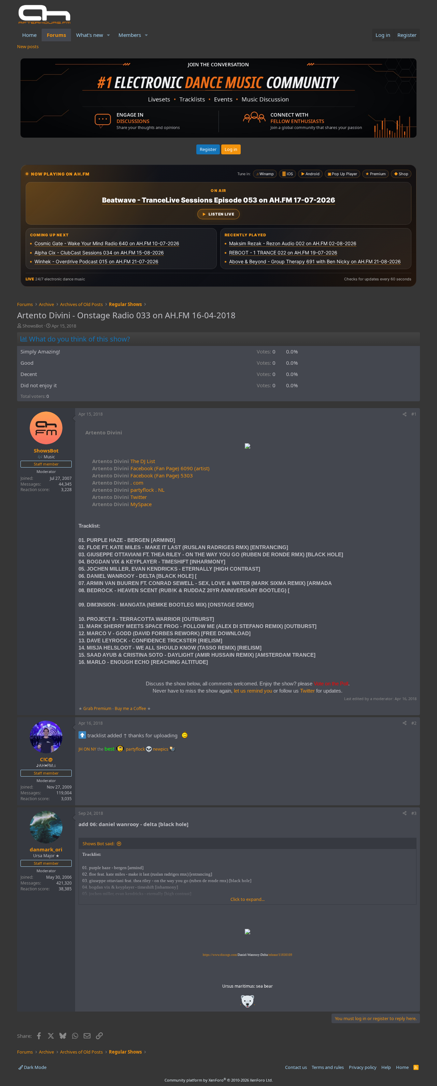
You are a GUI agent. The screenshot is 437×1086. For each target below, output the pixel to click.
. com (117, 482)
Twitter (119, 496)
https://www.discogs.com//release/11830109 (247, 955)
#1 (414, 414)
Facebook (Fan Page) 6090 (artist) (151, 468)
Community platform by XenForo (219, 1080)
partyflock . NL (128, 489)
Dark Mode (34, 1067)
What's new (89, 34)
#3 (414, 813)
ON (87, 749)
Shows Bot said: (98, 843)
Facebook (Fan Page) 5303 (142, 475)
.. (247, 1003)
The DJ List (123, 461)
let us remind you (253, 691)
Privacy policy (363, 1067)
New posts (28, 46)
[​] (248, 446)
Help (386, 1067)
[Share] (404, 414)
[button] (108, 35)
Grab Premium (97, 708)
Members (129, 34)
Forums (56, 34)
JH (81, 749)
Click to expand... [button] (247, 899)
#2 (414, 723)
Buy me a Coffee (130, 708)
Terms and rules (328, 1067)
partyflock (136, 749)
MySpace (122, 504)
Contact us (296, 1067)
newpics (161, 749)
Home (29, 34)
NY (93, 749)
